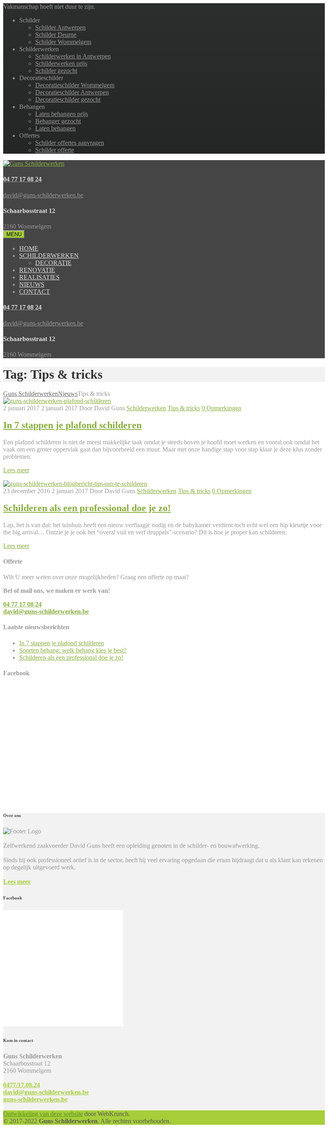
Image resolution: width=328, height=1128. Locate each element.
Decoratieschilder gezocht (67, 99)
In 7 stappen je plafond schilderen (72, 425)
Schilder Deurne (55, 34)
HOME (28, 248)
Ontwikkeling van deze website (43, 1113)
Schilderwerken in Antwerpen (73, 56)
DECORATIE (53, 262)
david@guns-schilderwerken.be (46, 611)
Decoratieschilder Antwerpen (72, 92)
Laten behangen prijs (61, 113)
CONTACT (34, 291)
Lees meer (17, 881)
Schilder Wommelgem (63, 41)
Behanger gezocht (58, 121)
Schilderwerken (146, 408)
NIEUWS (31, 284)
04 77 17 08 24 (22, 604)
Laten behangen (55, 128)
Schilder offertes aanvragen (69, 142)
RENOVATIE (37, 270)
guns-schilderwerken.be (35, 1099)
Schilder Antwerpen (60, 27)
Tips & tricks (184, 408)
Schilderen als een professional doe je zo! (87, 508)
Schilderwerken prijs (61, 63)
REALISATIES (39, 277)
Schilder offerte (54, 150)
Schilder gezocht (56, 70)
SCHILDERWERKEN (49, 255)
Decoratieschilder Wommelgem (74, 85)
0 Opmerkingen (221, 408)
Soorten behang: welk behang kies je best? (72, 650)
